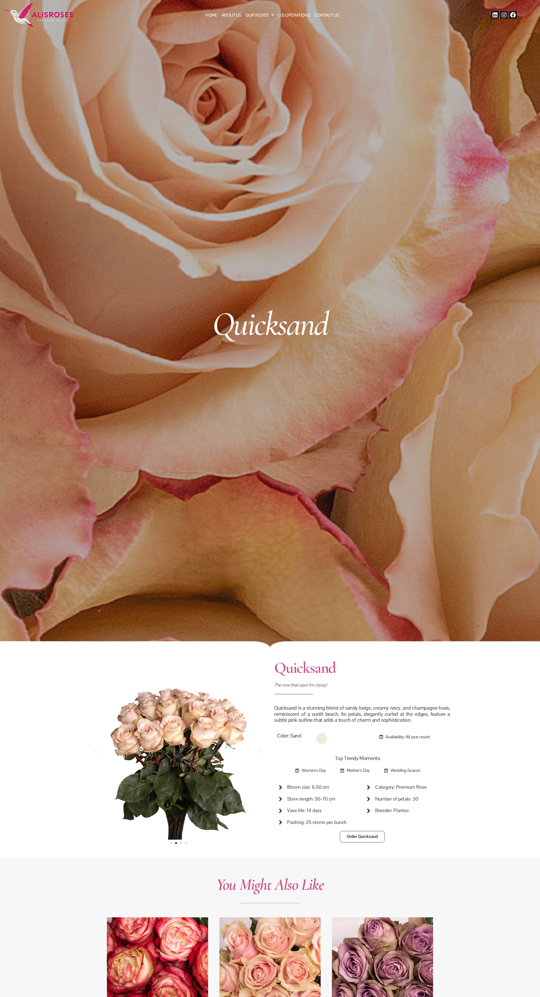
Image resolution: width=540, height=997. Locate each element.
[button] (260, 15)
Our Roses (257, 15)
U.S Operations (294, 15)
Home (211, 15)
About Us (231, 15)
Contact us (326, 15)
